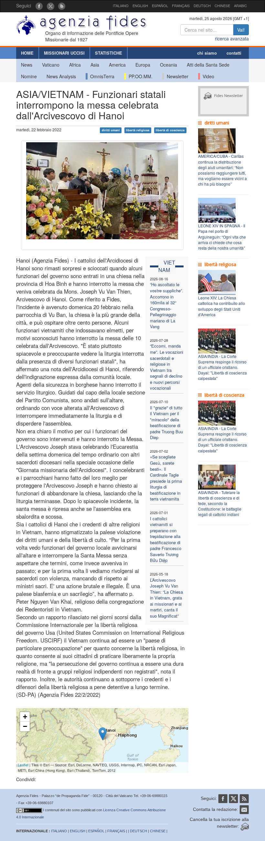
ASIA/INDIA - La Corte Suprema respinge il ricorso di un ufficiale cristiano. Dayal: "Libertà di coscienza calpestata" (222, 367)
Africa (75, 64)
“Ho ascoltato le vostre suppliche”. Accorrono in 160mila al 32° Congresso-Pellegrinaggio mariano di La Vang (166, 305)
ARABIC (240, 5)
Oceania (168, 64)
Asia (94, 64)
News (26, 64)
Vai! (241, 30)
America (117, 64)
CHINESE (222, 5)
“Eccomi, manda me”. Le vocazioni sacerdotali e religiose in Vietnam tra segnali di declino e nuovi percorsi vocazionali (166, 367)
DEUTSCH (202, 5)
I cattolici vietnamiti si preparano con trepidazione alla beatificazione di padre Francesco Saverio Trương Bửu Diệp (165, 539)
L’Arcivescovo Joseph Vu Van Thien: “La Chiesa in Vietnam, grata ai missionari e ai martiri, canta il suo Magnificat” (166, 598)
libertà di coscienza (170, 130)
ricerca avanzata (232, 38)
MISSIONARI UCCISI (64, 53)
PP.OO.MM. (139, 76)
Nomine (29, 76)
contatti (234, 53)
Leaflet (23, 764)
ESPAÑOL (160, 5)
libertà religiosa (137, 130)
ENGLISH (140, 5)
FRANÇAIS (181, 5)
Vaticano (50, 64)
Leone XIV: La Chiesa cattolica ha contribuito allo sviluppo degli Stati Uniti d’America (221, 306)
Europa (142, 64)
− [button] (25, 726)
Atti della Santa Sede (208, 64)
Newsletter (176, 76)
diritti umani (111, 130)
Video (207, 76)
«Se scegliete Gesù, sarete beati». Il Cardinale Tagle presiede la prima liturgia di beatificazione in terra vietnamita (166, 478)
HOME (27, 53)
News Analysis (61, 76)
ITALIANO (121, 5)
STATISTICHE (108, 53)
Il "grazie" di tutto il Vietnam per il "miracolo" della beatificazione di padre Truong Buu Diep (166, 422)
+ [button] (25, 717)
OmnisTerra (101, 76)
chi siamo (207, 53)
